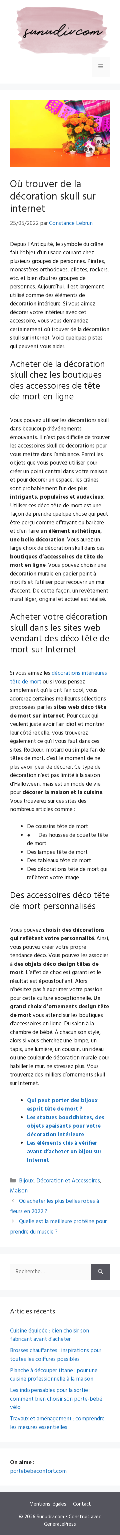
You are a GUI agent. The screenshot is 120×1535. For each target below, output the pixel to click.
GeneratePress (60, 1524)
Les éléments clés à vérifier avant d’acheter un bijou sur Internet (64, 1152)
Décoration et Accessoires (68, 1180)
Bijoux (26, 1180)
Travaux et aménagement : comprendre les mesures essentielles (57, 1423)
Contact (82, 1504)
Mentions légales (47, 1504)
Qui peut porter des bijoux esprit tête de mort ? (62, 1105)
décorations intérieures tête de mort (58, 677)
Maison (19, 1190)
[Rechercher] (100, 1272)
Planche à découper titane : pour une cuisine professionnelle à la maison (54, 1375)
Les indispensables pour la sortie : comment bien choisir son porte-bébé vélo (56, 1399)
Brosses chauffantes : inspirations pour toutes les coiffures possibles (55, 1355)
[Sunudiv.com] (60, 31)
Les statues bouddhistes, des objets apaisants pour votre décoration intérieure (65, 1126)
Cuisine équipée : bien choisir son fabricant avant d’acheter (49, 1335)
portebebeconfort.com (38, 1471)
